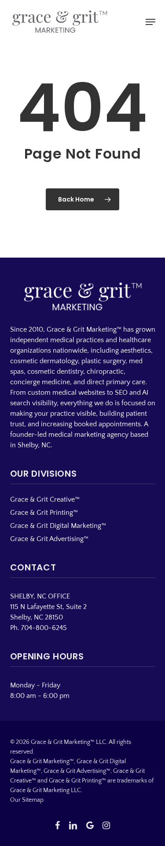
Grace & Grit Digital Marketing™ (58, 526)
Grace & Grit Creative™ (45, 499)
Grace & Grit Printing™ (44, 513)
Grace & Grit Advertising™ (49, 539)
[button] (150, 22)
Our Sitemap (27, 800)
